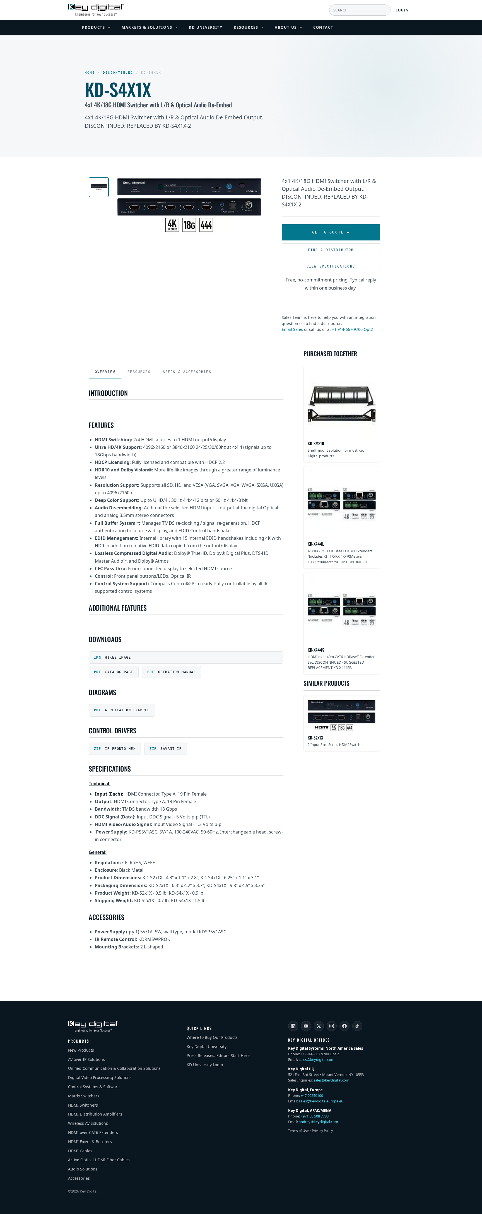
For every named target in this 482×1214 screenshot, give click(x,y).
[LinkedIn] (293, 1026)
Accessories (79, 1178)
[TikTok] (357, 1026)
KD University (205, 27)
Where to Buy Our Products (212, 1037)
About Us (288, 27)
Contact (323, 27)
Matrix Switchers (83, 1096)
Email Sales (292, 329)
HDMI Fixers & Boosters (90, 1141)
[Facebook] (344, 1026)
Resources (249, 27)
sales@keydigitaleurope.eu (321, 1101)
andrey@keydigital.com (318, 1121)
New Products (81, 1050)
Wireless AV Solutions (88, 1123)
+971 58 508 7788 (315, 1116)
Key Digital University (206, 1046)
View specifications (331, 266)
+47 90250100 (312, 1095)
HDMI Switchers (83, 1105)
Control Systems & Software (94, 1086)
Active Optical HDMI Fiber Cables (99, 1159)
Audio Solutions (82, 1169)
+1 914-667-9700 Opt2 (352, 329)
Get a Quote (328, 232)
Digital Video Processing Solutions (100, 1077)
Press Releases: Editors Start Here (218, 1055)
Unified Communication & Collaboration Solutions (114, 1068)
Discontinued (118, 72)
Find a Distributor (331, 250)
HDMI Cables (80, 1150)
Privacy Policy (322, 1130)
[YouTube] (306, 1026)
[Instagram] (332, 1026)
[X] (319, 1026)
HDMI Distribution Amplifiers (95, 1114)
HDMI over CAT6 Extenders (93, 1132)
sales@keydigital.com (316, 1059)
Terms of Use (298, 1130)
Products (96, 27)
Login (402, 10)
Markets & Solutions (150, 27)
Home (90, 72)
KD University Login (205, 1064)
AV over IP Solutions (86, 1059)
